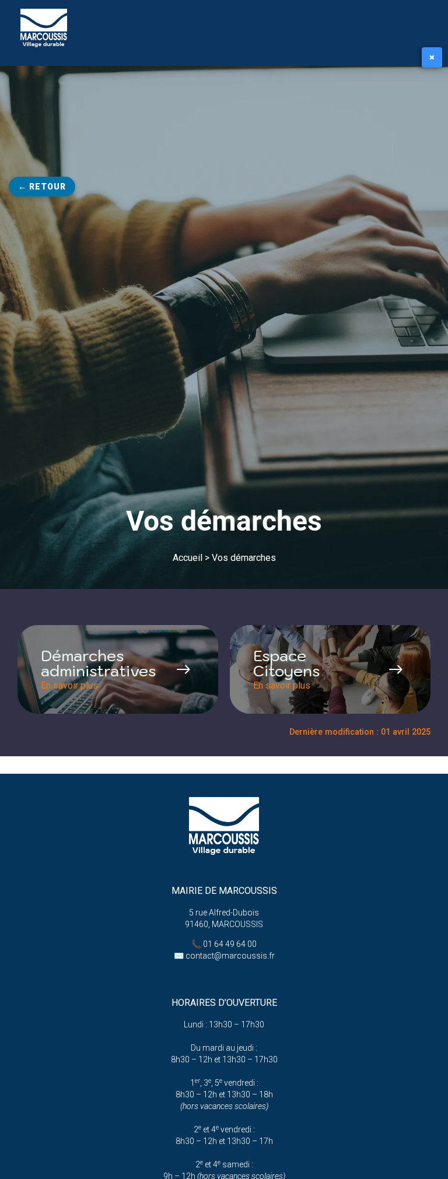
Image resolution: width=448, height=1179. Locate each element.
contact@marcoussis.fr (230, 955)
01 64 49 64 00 (230, 944)
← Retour (42, 186)
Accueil (187, 557)
